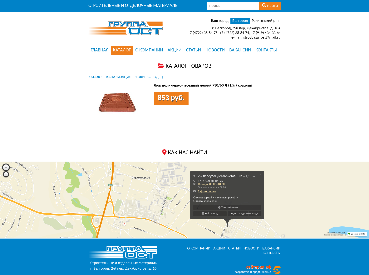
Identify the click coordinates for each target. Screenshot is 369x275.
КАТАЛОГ (122, 50)
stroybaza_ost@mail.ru (262, 38)
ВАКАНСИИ (240, 50)
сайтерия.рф (258, 267)
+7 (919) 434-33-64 (266, 33)
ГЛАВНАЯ (99, 50)
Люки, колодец (148, 77)
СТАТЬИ (193, 50)
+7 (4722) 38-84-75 (203, 33)
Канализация (118, 77)
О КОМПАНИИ (149, 50)
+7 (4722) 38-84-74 (234, 33)
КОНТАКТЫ (266, 50)
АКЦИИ (174, 50)
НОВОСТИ (215, 50)
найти (272, 6)
